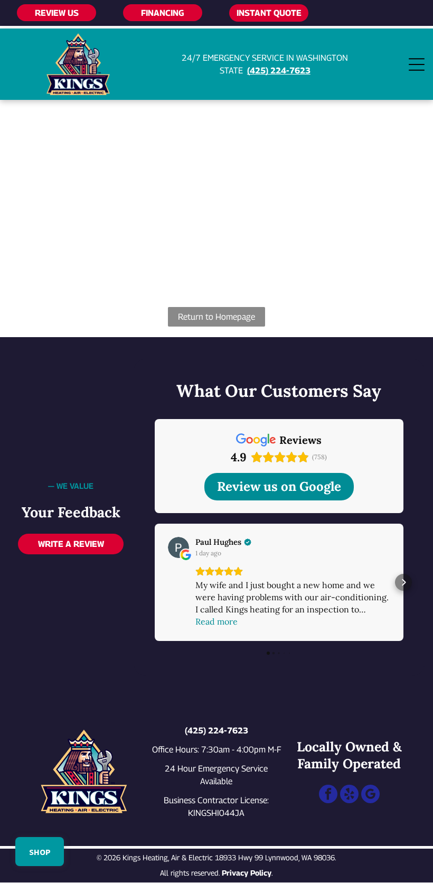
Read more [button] (216, 621)
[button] (154, 582)
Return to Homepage (216, 317)
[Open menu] (417, 64)
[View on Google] (178, 547)
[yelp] (349, 795)
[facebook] (328, 795)
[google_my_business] (370, 795)
